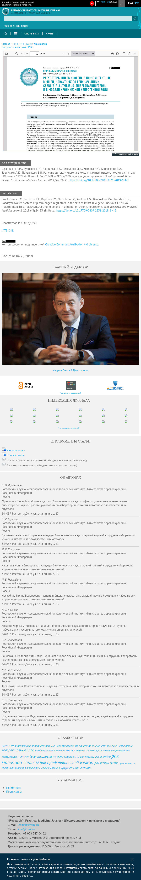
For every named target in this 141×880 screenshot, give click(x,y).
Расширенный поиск (15, 25)
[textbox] (70, 18)
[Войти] (121, 3)
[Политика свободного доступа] (26, 385)
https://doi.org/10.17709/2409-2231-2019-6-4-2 (99, 180)
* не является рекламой (70, 393)
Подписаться (14, 791)
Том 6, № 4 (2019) (22, 43)
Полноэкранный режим (122, 154)
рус (137, 3)
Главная (6, 43)
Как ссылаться (16, 450)
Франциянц (40, 43)
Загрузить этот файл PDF (17, 47)
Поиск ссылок (15, 455)
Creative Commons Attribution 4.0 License (71, 244)
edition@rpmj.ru (28, 825)
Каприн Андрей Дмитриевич (70, 370)
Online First (31, 33)
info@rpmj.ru (26, 829)
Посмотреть (13, 788)
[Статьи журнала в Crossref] (70, 385)
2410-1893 (105, 2)
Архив (49, 33)
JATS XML (8, 230)
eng (130, 3)
